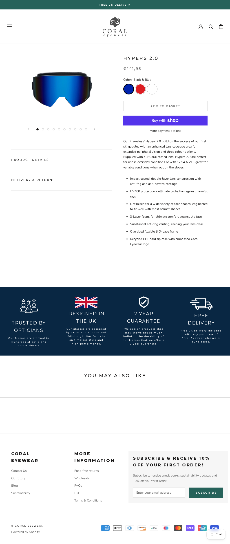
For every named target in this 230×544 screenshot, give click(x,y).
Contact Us (19, 471)
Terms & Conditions (88, 500)
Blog (14, 486)
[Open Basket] (221, 26)
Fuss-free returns (86, 471)
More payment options (165, 131)
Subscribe (206, 492)
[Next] (94, 129)
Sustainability (20, 493)
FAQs (78, 486)
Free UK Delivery (115, 4)
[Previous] (28, 129)
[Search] (211, 26)
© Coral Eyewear (27, 525)
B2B (77, 493)
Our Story (18, 478)
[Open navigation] (9, 26)
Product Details (30, 159)
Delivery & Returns (33, 180)
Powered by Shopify (25, 532)
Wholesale (81, 478)
